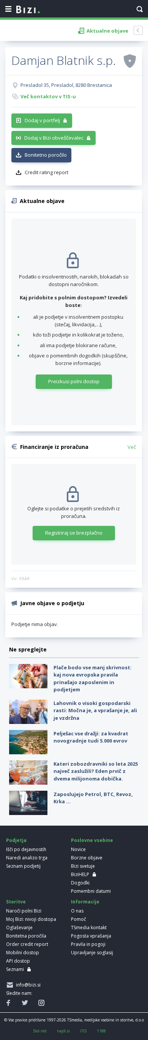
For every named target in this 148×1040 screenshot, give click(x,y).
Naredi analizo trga (26, 857)
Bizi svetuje (83, 866)
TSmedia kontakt (89, 927)
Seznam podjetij (23, 866)
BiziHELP (80, 874)
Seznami (15, 969)
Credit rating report (46, 172)
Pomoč (78, 919)
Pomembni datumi (91, 891)
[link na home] (28, 10)
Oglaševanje (19, 927)
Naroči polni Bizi (23, 911)
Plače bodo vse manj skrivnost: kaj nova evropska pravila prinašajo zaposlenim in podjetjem (93, 678)
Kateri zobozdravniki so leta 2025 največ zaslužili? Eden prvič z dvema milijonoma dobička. (96, 771)
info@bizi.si (27, 985)
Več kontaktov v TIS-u (48, 96)
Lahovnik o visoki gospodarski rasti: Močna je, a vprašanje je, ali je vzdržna (95, 710)
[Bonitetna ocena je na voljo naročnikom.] (130, 60)
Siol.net (40, 1031)
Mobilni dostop (22, 952)
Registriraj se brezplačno (73, 532)
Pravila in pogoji (88, 944)
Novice (78, 849)
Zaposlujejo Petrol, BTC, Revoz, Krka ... (93, 798)
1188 (101, 1031)
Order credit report (27, 944)
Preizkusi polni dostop (73, 381)
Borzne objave (86, 857)
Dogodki (80, 883)
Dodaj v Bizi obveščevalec (53, 137)
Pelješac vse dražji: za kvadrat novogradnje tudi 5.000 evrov (91, 737)
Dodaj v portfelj (42, 120)
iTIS (83, 1031)
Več (132, 447)
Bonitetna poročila (26, 936)
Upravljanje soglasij (92, 952)
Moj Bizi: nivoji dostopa (31, 919)
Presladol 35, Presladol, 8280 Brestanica (66, 85)
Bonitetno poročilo (46, 154)
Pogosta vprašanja (91, 936)
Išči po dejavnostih (26, 849)
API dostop (18, 961)
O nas (77, 911)
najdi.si (63, 1031)
